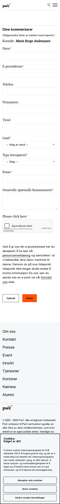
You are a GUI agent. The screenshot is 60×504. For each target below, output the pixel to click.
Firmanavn (10, 102)
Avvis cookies (30, 489)
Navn (7, 48)
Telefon (7, 84)
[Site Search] (49, 5)
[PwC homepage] (6, 5)
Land (6, 138)
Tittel (6, 120)
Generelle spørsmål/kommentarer (28, 190)
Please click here (15, 216)
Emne (7, 172)
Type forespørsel (15, 155)
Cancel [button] (10, 298)
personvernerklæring (16, 255)
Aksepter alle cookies (30, 480)
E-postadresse (13, 66)
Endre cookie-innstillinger (30, 497)
